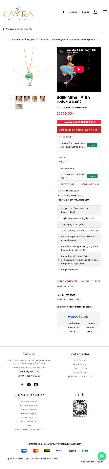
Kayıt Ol (85, 12)
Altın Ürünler (17, 39)
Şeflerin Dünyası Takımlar (80, 376)
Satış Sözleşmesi (29, 409)
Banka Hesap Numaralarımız (29, 429)
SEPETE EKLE (67, 184)
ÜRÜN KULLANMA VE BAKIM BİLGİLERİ (74, 200)
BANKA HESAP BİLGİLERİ (68, 190)
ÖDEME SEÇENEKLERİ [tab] (67, 281)
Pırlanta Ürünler (80, 368)
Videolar (29, 425)
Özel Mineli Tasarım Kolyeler (52, 39)
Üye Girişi (72, 12)
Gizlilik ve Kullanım (29, 421)
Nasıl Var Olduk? (29, 401)
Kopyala (92, 145)
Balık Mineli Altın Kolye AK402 (83, 39)
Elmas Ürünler (80, 364)
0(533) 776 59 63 (31, 375)
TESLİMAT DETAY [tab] (65, 286)
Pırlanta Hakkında (29, 405)
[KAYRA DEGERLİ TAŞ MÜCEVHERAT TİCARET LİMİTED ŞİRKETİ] (18, 12)
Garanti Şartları (29, 417)
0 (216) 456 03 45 (31, 371)
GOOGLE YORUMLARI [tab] (90, 281)
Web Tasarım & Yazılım (92, 461)
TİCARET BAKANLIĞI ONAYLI (71, 195)
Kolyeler (31, 39)
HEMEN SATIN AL (90, 184)
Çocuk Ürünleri (80, 372)
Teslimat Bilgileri (29, 413)
